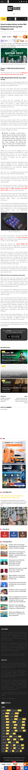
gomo (3, 745)
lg (11, 722)
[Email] (22, 768)
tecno (3, 725)
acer (20, 725)
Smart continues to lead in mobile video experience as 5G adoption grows (13, 359)
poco (19, 727)
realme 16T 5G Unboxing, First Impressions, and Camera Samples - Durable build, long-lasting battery (17, 554)
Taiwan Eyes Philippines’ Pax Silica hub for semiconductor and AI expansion (17, 613)
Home (3, 19)
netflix (20, 730)
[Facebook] (6, 768)
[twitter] (24, 1)
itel (11, 733)
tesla (11, 748)
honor (3, 719)
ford (10, 751)
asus (20, 719)
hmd (11, 745)
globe (12, 719)
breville (19, 748)
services (6, 33)
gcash (3, 727)
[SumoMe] (26, 768)
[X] (14, 768)
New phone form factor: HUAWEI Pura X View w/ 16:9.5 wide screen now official (18, 570)
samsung (14, 710)
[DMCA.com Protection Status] (6, 703)
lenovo (19, 722)
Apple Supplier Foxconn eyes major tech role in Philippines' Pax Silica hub (17, 577)
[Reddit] (10, 768)
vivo (3, 716)
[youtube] (26, 1)
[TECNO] (14, 764)
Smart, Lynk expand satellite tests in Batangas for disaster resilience (12, 374)
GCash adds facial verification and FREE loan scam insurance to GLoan (17, 584)
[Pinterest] (18, 768)
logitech (4, 739)
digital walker (5, 736)
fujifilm (4, 730)
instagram (4, 742)
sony (12, 725)
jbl (11, 739)
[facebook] (19, 1)
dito (12, 727)
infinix (3, 722)
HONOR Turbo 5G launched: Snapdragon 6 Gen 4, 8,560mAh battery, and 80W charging (18, 546)
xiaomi (12, 713)
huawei (4, 710)
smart (9, 33)
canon (3, 733)
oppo (3, 713)
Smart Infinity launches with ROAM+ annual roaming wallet (14, 388)
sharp (12, 730)
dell (19, 739)
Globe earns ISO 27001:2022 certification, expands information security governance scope (16, 562)
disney (18, 745)
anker (14, 742)
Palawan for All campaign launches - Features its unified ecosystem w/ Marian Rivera (17, 606)
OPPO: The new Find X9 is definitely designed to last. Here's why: (12, 497)
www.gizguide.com (8, 757)
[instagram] (22, 1)
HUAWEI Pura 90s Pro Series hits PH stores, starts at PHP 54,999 (17, 590)
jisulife (17, 751)
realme (12, 716)
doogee (16, 736)
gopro (3, 748)
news (2, 33)
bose (3, 751)
